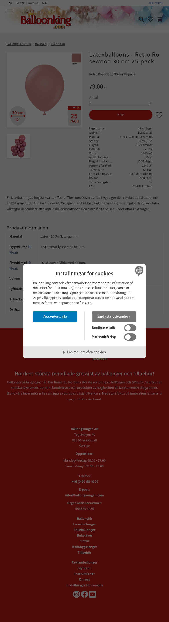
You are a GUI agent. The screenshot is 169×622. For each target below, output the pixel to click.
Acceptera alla (55, 316)
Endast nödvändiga (113, 316)
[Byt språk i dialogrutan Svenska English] (138, 271)
